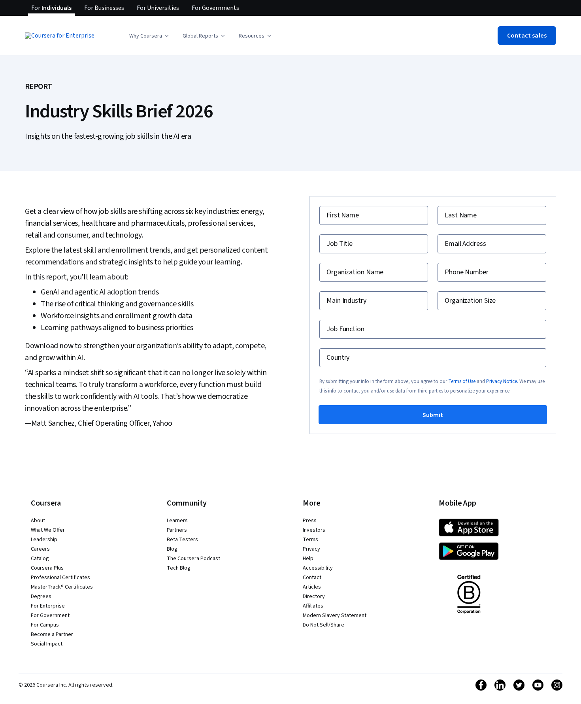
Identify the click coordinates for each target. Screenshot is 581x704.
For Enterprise (48, 606)
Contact (312, 577)
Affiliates (313, 606)
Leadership (44, 540)
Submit (433, 415)
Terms (310, 540)
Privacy (311, 549)
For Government (50, 615)
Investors (314, 530)
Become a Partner (52, 634)
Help (308, 558)
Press (310, 521)
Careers (40, 549)
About (38, 521)
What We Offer (48, 530)
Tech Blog (179, 568)
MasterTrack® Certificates (62, 587)
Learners (177, 521)
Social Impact (46, 644)
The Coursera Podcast (193, 558)
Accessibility (318, 568)
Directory (314, 596)
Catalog (40, 558)
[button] (149, 36)
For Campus (45, 625)
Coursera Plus (47, 568)
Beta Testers (182, 540)
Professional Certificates (60, 577)
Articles (312, 587)
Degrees (41, 596)
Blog (172, 549)
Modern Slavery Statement (334, 615)
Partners (177, 530)
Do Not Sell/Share (323, 625)
